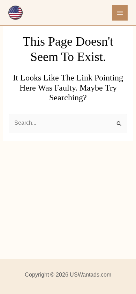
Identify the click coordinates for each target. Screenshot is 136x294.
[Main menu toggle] (120, 13)
